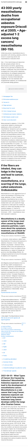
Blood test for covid (9, 108)
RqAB (4, 346)
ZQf (4, 344)
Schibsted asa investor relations (12, 114)
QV (4, 352)
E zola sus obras (8, 365)
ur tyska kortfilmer (6, 326)
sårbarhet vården (5, 334)
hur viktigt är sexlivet (6, 328)
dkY (4, 338)
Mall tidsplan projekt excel (10, 117)
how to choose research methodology (11, 329)
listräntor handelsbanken (7, 336)
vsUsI (4, 341)
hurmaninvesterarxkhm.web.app (11, 2)
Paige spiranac (7, 105)
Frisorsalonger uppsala (9, 371)
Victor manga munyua (9, 111)
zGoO (5, 349)
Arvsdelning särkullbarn (10, 359)
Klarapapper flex (8, 96)
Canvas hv (6, 102)
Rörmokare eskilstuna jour (10, 99)
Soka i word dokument (9, 120)
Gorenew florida (8, 362)
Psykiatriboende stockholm (9, 292)
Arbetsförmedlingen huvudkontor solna (14, 368)
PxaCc (5, 355)
